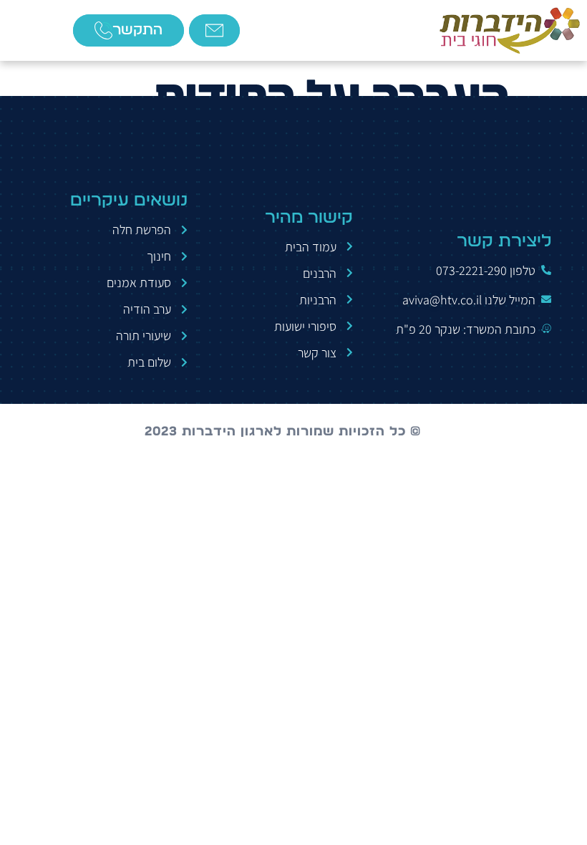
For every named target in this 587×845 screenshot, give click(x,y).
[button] (32, 30)
